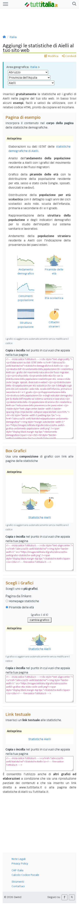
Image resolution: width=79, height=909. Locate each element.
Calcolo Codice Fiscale (25, 875)
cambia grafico (39, 620)
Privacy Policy (20, 863)
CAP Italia (17, 870)
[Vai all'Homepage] (41, 3)
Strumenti (18, 881)
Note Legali (19, 859)
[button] (73, 4)
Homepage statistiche (24, 601)
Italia (13, 37)
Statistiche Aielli (39, 739)
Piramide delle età (21, 607)
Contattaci (18, 886)
